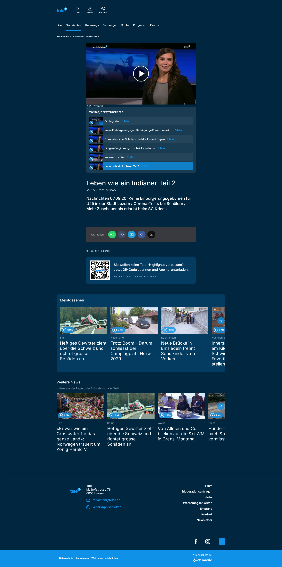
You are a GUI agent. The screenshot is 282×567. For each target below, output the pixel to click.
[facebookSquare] (196, 541)
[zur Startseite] (62, 10)
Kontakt (206, 514)
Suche (125, 25)
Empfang (206, 508)
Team (208, 485)
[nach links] (61, 320)
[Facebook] (141, 234)
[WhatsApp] (112, 234)
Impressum (82, 558)
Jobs (208, 497)
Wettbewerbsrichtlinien (104, 558)
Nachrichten (73, 25)
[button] (122, 234)
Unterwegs (92, 25)
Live (59, 25)
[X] (151, 234)
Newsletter (204, 520)
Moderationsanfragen (197, 491)
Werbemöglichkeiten (197, 503)
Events (154, 25)
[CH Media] (202, 560)
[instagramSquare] (207, 541)
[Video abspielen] (141, 74)
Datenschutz (66, 558)
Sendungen (110, 25)
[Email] (132, 234)
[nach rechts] (221, 320)
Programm (139, 25)
